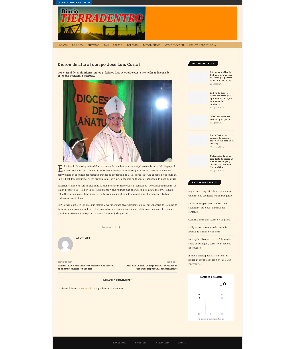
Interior (93, 45)
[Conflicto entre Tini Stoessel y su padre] (197, 121)
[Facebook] (219, 51)
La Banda (78, 45)
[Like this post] (122, 226)
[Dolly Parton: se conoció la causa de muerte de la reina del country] (197, 140)
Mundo (117, 45)
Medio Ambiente (174, 45)
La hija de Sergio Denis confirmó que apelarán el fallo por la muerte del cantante (221, 98)
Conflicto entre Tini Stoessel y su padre (221, 118)
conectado (86, 288)
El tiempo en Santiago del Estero (211, 319)
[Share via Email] (134, 226)
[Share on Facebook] (125, 226)
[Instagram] (228, 51)
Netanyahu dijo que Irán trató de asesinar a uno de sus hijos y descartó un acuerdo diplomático (221, 162)
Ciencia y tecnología (202, 45)
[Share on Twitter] (128, 226)
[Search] (235, 45)
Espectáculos (151, 45)
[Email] (233, 51)
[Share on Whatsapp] (131, 226)
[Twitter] (224, 51)
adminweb (83, 238)
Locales (63, 45)
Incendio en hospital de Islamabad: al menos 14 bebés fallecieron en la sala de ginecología (209, 259)
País (106, 45)
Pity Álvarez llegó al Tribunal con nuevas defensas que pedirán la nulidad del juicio (221, 76)
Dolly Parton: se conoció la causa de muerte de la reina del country (222, 139)
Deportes (133, 45)
